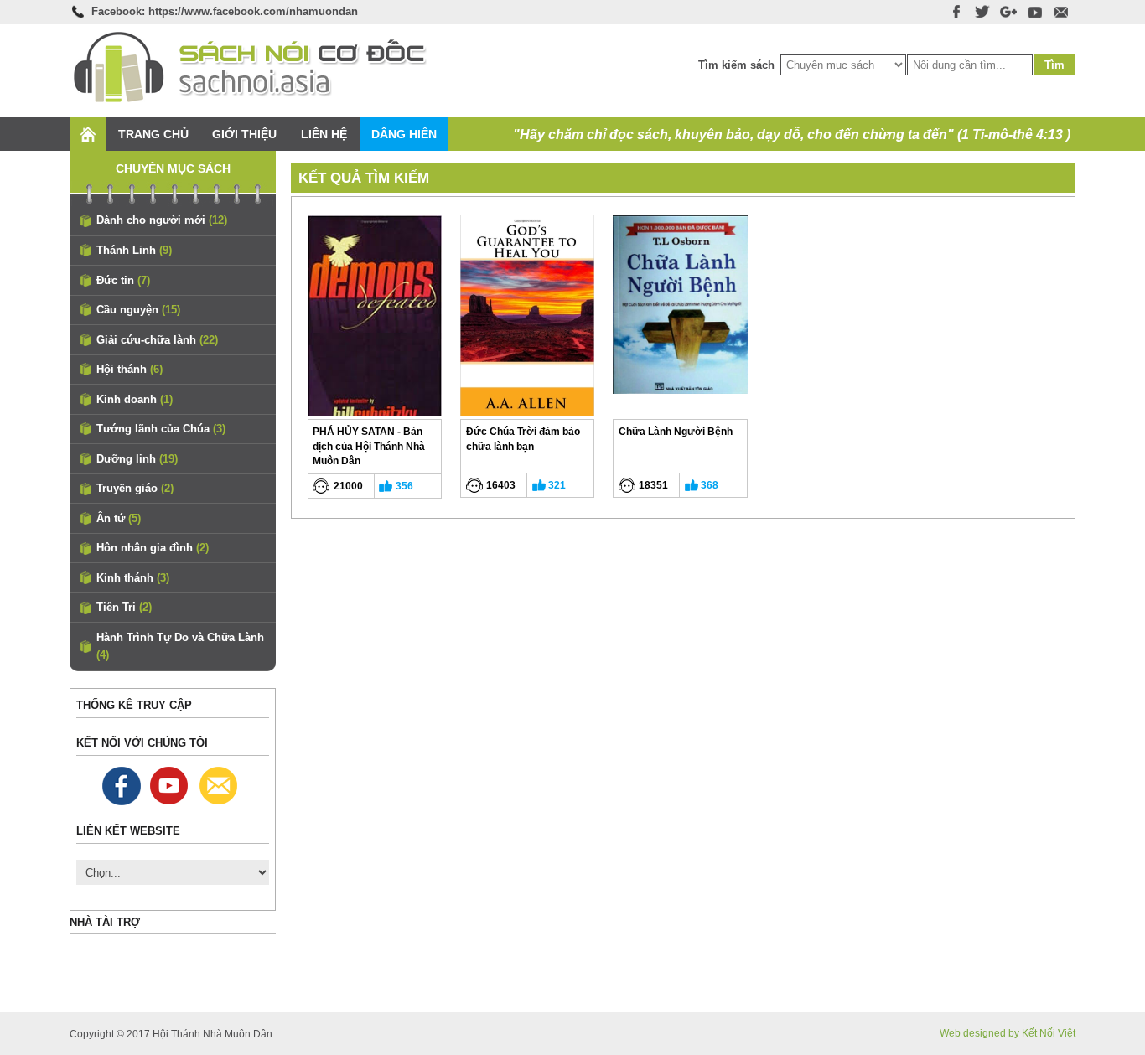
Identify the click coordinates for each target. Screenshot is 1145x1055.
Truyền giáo (135, 488)
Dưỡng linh (137, 459)
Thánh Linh (134, 250)
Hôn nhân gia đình (152, 547)
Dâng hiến (404, 134)
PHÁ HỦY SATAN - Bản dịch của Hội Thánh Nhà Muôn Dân (369, 446)
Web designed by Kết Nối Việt (1007, 1033)
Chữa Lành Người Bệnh (676, 431)
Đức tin (123, 280)
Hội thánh (129, 369)
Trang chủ (153, 134)
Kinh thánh (132, 577)
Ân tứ (118, 518)
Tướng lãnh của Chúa (160, 428)
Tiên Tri (124, 607)
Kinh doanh (134, 399)
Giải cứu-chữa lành (157, 340)
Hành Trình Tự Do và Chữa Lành (180, 646)
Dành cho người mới (161, 220)
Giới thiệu (244, 134)
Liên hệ (324, 134)
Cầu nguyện (138, 309)
